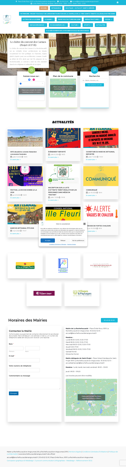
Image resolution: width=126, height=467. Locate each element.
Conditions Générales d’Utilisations (95, 452)
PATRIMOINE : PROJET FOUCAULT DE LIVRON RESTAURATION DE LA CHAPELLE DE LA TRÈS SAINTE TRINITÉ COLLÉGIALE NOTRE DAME (67, 14)
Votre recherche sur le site (95, 85)
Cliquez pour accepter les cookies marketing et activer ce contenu (31, 91)
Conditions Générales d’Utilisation (57, 244)
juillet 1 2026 (54, 197)
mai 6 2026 (16, 231)
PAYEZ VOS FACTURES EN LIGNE (69, 19)
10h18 (63, 197)
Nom (27, 351)
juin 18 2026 (92, 192)
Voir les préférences (78, 240)
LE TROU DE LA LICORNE (31, 19)
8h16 (100, 228)
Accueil (44, 8)
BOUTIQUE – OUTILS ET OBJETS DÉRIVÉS (80, 8)
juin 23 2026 (16, 195)
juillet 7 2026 (92, 157)
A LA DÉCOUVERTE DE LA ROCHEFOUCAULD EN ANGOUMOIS (67, 31)
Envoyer (13, 393)
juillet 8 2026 (55, 154)
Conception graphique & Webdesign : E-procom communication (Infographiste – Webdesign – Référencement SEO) (49, 461)
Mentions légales (71, 244)
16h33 (63, 154)
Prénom (11, 351)
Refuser (63, 240)
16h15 (25, 157)
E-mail (12, 356)
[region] (63, 55)
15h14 (100, 192)
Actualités (100, 25)
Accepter (47, 240)
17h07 (24, 231)
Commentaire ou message (19, 376)
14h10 (25, 195)
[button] (84, 224)
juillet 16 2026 (17, 157)
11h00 (101, 157)
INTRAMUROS (56, 8)
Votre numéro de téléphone (20, 366)
